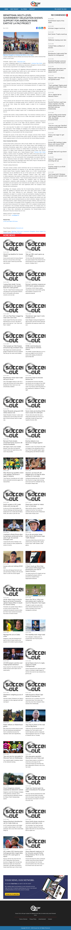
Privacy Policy (33, 919)
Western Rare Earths (40, 152)
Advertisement (42, 919)
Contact (50, 919)
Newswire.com (21, 61)
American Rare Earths (37, 63)
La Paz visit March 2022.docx (10, 221)
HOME (6, 9)
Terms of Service (23, 919)
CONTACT (32, 9)
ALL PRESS (24, 9)
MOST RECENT (14, 9)
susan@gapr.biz (15, 215)
